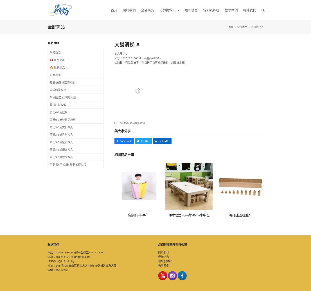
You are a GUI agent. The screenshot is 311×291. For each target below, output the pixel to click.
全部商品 (124, 122)
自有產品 (55, 75)
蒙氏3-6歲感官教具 (61, 142)
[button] (263, 10)
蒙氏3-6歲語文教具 (61, 149)
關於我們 (163, 252)
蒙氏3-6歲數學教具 (61, 157)
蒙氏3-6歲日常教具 (61, 134)
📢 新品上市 (57, 60)
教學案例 (163, 265)
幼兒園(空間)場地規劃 (63, 97)
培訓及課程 (165, 261)
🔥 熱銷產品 (57, 67)
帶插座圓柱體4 (240, 215)
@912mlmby (66, 261)
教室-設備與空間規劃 (62, 82)
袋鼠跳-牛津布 (138, 215)
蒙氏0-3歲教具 (58, 112)
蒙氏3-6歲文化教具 (61, 127)
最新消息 (163, 256)
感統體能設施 (137, 122)
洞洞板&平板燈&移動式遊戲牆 (68, 164)
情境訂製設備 (58, 104)
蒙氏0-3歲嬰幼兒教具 (63, 119)
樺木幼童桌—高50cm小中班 (188, 215)
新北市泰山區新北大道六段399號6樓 (82, 265)
